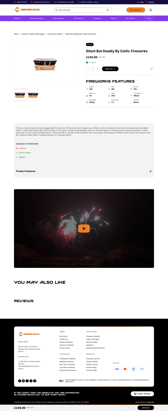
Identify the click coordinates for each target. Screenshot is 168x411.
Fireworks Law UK (93, 359)
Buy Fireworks (135, 10)
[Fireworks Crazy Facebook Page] (19, 380)
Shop (16, 34)
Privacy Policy (65, 348)
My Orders (63, 336)
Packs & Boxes (58, 18)
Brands (113, 18)
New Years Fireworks (67, 364)
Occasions (97, 18)
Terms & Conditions (67, 345)
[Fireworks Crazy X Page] (27, 380)
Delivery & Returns (66, 342)
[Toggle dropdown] (21, 18)
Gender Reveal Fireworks (95, 348)
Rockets (17, 18)
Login (142, 2)
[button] (84, 171)
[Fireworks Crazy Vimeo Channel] (34, 380)
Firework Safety (92, 362)
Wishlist (151, 2)
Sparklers (89, 345)
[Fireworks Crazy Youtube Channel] (23, 380)
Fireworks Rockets (93, 336)
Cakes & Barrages (36, 18)
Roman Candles (92, 342)
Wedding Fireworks (67, 362)
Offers (149, 18)
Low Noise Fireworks (67, 367)
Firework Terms (92, 364)
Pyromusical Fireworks (68, 370)
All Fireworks (78, 18)
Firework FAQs (91, 370)
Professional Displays (67, 359)
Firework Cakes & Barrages (32, 34)
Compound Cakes (54, 34)
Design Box (150, 402)
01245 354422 (22, 2)
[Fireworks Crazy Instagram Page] (30, 380)
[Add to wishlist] (151, 69)
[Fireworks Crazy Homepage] (27, 10)
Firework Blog (91, 367)
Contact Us (64, 339)
